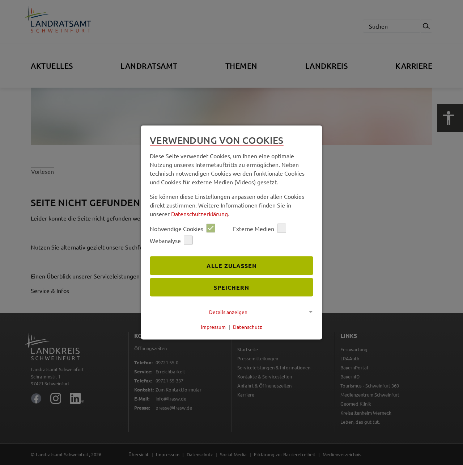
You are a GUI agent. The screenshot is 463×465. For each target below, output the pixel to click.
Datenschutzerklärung (199, 213)
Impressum (213, 326)
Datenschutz (247, 326)
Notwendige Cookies (176, 228)
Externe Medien (253, 228)
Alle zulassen (232, 265)
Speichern (231, 287)
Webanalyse (165, 240)
